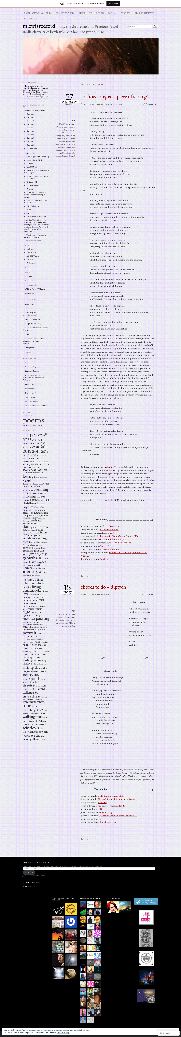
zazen (42, 739)
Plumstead (34, 627)
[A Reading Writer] (58, 935)
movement (42, 606)
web (73, 156)
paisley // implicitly (32, 319)
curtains (41, 518)
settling (27, 660)
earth (34, 530)
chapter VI (111, 467)
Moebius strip (106, 812)
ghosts (66, 139)
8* (64, 124)
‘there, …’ (104, 546)
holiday (39, 565)
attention (35, 467)
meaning (27, 600)
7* (33, 440)
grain (65, 617)
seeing (36, 657)
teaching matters (144, 13)
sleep (25, 671)
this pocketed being (33, 324)
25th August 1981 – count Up (37, 157)
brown (35, 493)
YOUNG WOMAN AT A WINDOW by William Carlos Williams (35, 377)
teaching (40, 425)
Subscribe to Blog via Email (38, 862)
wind (42, 724)
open (39, 612)
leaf (24, 576)
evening (41, 538)
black (26, 481)
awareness (29, 470)
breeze (27, 493)
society (28, 675)
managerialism (31, 597)
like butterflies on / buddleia (36, 406)
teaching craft (28, 699)
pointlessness (30, 629)
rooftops (28, 654)
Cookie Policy (63, 1032)
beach (25, 473)
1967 (33, 443)
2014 (44, 452)
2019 (25, 458)
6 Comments (150, 594)
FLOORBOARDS (33, 185)
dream (44, 527)
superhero (27, 689)
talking (40, 688)
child (46, 500)
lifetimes (28, 583)
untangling (67, 156)
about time (29, 304)
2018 (60, 124)
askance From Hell (34, 160)
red (30, 648)
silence (27, 663)
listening (27, 587)
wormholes (30, 18)
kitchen (43, 572)
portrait (29, 633)
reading (28, 644)
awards (34, 415)
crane (25, 518)
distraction (27, 523)
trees (39, 710)
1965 (100, 809)
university (33, 714)
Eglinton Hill (31, 182)
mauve (44, 597)
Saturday (102, 802)
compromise (42, 515)
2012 (27, 451)
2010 (36, 447)
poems (108, 104)
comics (27, 513)
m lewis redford (96, 104)
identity (72, 139)
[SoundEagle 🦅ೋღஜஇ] (58, 922)
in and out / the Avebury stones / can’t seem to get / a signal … (35, 194)
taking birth (29, 348)
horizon (104, 559)
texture (63, 623)
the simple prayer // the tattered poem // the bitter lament (33, 341)
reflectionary (117, 104)
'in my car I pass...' (32, 371)
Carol (26, 500)
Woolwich (28, 732)
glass (36, 550)
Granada (29, 189)
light (38, 583)
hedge (39, 562)
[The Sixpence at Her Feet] (71, 973)
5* (25, 439)
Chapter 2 (30, 121)
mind (58, 144)
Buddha (42, 493)
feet (24, 545)
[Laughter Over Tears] (71, 935)
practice (68, 144)
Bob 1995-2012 (32, 167)
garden (27, 547)
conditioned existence (67, 133)
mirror (28, 352)
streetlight (34, 682)
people (37, 622)
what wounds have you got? (112, 539)
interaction (61, 142)
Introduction (31, 148)
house (36, 568)
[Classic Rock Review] (71, 922)
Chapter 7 (30, 138)
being (73, 124)
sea (44, 654)
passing (42, 619)
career (40, 496)
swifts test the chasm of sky (111, 796)
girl (25, 550)
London (28, 590)
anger (68, 124)
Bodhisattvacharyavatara (37, 13)
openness (27, 615)
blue (33, 481)
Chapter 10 (30, 117)
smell (31, 671)
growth (29, 558)
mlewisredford (39, 26)
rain (37, 641)
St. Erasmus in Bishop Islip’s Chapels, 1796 (117, 536)
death (73, 614)
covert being (30, 397)
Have (32, 562)
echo (62, 136)
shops (44, 660)
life (40, 579)
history (31, 565)
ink (73, 617)
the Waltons (70, 623)
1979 (37, 444)
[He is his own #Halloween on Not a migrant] (125, 907)
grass (26, 554)
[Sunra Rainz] (58, 947)
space (26, 679)
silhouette (37, 664)
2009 (30, 447)
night (67, 620)
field (29, 545)
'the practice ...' (30, 389)
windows (65, 626)
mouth (34, 606)
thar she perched (108, 822)
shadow (37, 660)
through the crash (33, 241)
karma (68, 142)
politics (42, 630)
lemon (37, 576)
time (27, 334)
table (34, 689)
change (72, 130)
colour (30, 510)
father (45, 542)
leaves (30, 575)
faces (33, 542)
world (26, 735)
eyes (26, 542)
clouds (121, 806)
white (33, 720)
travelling (29, 710)
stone (26, 682)
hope (44, 565)
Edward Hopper (29, 533)
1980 (43, 443)
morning (37, 603)
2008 (25, 448)
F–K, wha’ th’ (31, 252)
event (73, 136)
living (62, 620)
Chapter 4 (30, 128)
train (34, 706)
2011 (60, 614)
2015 (26, 455)
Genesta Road (39, 548)
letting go (29, 579)
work (44, 731)
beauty (31, 473)
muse (31, 609)
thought (72, 153)
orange (37, 615)
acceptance (35, 458)
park (33, 619)
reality (25, 649)
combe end (40, 510)
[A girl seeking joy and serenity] (71, 947)
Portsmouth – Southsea (36, 216)
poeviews (126, 13)
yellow (34, 739)
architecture (37, 464)
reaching (44, 642)
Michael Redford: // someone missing (116, 799)
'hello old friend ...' (32, 402)
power (26, 636)
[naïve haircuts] (71, 960)
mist (41, 599)
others (100, 13)
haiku (39, 558)
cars (33, 500)
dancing (26, 521)
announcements (27, 415)
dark (31, 521)
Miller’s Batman (32, 206)
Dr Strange (27, 530)
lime (43, 584)
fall (26, 308)
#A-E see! (30, 249)
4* (44, 434)
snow (43, 671)
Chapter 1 (30, 114)
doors (36, 527)
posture (41, 633)
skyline (44, 668)
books (46, 484)
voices (41, 713)
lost (46, 591)
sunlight (42, 686)
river (34, 651)
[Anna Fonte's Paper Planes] (58, 909)
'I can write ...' (30, 393)
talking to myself (30, 694)
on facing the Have (109, 529)
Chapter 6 (30, 135)
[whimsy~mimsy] (58, 960)
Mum (25, 609)
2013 (36, 451)
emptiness (29, 538)
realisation (40, 644)
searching (27, 657)
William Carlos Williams (35, 289)
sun (36, 685)
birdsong (44, 477)
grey (43, 554)
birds (36, 477)
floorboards (37, 545)
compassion (29, 515)
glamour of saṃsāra (110, 549)
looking (38, 590)
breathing (41, 490)
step (43, 679)
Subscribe (29, 872)
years (26, 739)
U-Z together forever (35, 263)
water (46, 717)
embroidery (40, 415)
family (40, 542)
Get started (113, 3)
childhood (30, 503)
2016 (33, 455)
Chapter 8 (30, 142)
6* (64, 614)
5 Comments (150, 104)
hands (25, 562)
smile (37, 671)
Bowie (26, 486)
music (38, 609)
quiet (32, 642)
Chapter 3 (30, 124)
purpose (26, 642)
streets (27, 685)
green (69, 617)
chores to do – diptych (103, 587)
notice (33, 612)
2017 (39, 455)
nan (27, 213)
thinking (28, 701)
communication (39, 513)
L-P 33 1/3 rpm (32, 256)
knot (73, 142)
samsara (68, 147)
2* (36, 435)
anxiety (27, 464)
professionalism (29, 639)
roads (41, 651)
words (37, 731)
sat (101, 819)
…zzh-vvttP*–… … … (115, 526)
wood (42, 729)
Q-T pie (29, 259)
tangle (66, 153)
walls (38, 717)
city (25, 507)
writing (72, 626)
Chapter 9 (30, 145)
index (82, 13)
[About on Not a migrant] (113, 907)
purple (39, 639)
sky (37, 667)
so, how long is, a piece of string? (114, 96)
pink (25, 626)
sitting (28, 667)
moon (26, 603)
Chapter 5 (30, 131)
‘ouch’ (111, 533)
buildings (29, 496)
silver (43, 664)
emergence (34, 535)
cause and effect (63, 130)
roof (47, 652)
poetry (72, 620)
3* (40, 435)
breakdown (28, 490)
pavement (27, 622)
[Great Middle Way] (71, 909)
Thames (38, 699)
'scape (29, 434)
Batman (29, 164)
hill (44, 562)
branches (35, 486)
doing (58, 136)
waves (25, 721)
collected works (65, 13)
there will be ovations (120, 543)
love (26, 594)
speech (65, 150)
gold (42, 551)
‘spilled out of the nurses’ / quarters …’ (118, 816)
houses (42, 568)
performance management (34, 624)
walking (29, 717)
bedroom (39, 473)
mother (26, 606)
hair (46, 558)
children (41, 504)
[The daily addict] (58, 973)
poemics (112, 13)
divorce (36, 523)
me (90, 13)
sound (39, 675)
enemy (67, 136)
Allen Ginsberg (42, 462)
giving (30, 551)
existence (60, 139)
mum (28, 210)
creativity (33, 518)
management (35, 594)
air (34, 461)
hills (25, 565)
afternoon (27, 462)
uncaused (59, 156)
